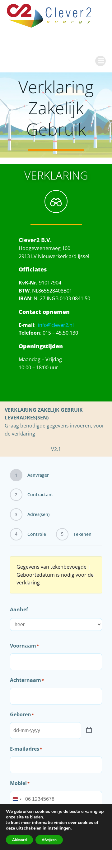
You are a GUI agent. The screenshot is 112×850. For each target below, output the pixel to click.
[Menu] (100, 61)
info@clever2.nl (56, 325)
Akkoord (19, 839)
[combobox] (16, 799)
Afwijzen (49, 839)
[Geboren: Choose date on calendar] (89, 730)
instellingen (59, 828)
